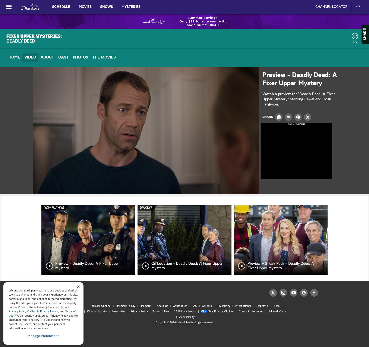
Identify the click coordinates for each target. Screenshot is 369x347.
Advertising (224, 306)
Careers (207, 306)
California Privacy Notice (42, 311)
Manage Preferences (43, 336)
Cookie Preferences (251, 311)
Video (30, 57)
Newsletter (119, 311)
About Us (162, 306)
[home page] (29, 6)
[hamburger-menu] (9, 6)
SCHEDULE (61, 7)
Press (276, 306)
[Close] (78, 286)
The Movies (104, 57)
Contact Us (180, 306)
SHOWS (106, 7)
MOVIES (85, 7)
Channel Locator (331, 7)
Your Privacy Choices (221, 311)
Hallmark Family (125, 306)
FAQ (194, 306)
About (47, 57)
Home (14, 57)
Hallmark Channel (100, 306)
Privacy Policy (139, 311)
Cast (63, 57)
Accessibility (187, 317)
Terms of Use (160, 311)
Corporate (262, 306)
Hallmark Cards (277, 311)
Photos (80, 57)
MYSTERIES (131, 7)
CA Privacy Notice (185, 311)
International (243, 306)
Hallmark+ (146, 306)
